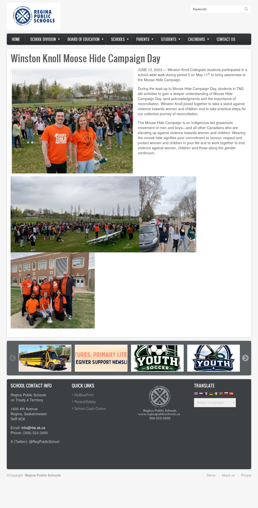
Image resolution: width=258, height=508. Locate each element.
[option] (45, 358)
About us (228, 475)
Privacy (246, 475)
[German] (211, 395)
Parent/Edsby (85, 401)
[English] (196, 395)
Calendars (196, 39)
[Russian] (226, 395)
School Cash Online (90, 408)
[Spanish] (231, 395)
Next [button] (245, 358)
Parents (142, 39)
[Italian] (216, 395)
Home (16, 39)
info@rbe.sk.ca (33, 427)
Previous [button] (12, 358)
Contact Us (226, 39)
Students (168, 39)
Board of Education (84, 39)
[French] (206, 395)
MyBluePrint (83, 394)
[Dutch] (201, 395)
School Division (43, 39)
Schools (118, 39)
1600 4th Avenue (24, 408)
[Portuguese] (221, 395)
